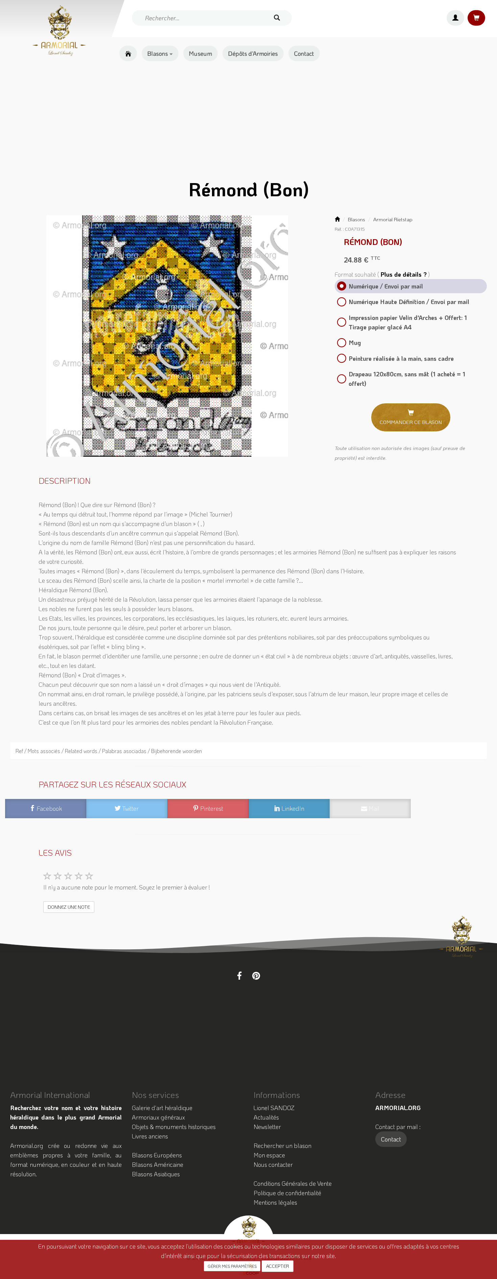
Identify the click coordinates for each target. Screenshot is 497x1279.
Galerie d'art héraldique (162, 1108)
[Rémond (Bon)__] (167, 336)
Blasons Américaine (157, 1164)
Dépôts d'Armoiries (253, 53)
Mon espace (269, 1155)
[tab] (248, 751)
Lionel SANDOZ (274, 1108)
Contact (304, 53)
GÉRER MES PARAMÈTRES (232, 1266)
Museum (200, 53)
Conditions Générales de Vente (293, 1183)
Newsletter (267, 1127)
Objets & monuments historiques (174, 1127)
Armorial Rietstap (392, 219)
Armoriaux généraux (158, 1117)
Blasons (158, 53)
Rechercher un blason (282, 1146)
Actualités (266, 1117)
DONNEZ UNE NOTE (69, 907)
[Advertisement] (248, 120)
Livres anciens (150, 1136)
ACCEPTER (277, 1266)
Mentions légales (275, 1202)
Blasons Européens (157, 1155)
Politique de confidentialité (287, 1193)
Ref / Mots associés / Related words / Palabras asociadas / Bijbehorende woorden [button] (109, 750)
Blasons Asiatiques (156, 1174)
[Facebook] (239, 976)
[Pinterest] (256, 976)
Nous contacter (273, 1164)
